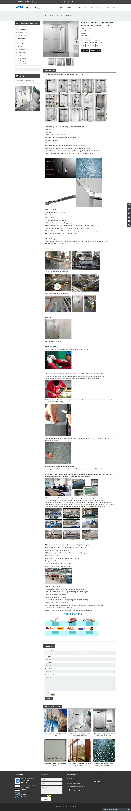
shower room (49, 602)
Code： (47, 692)
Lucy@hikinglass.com (35, 1)
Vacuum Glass (21, 29)
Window (19, 46)
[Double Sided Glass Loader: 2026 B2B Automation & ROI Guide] (17, 797)
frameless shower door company (93, 42)
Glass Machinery (22, 26)
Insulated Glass (21, 44)
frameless (49, 498)
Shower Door (21, 41)
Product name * (49, 650)
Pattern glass (21, 38)
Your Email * (48, 662)
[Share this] (83, 45)
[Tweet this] (88, 45)
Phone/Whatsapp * (50, 668)
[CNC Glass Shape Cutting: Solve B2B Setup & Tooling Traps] (17, 790)
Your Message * (49, 675)
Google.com (20, 80)
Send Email (96, 50)
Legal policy (97, 781)
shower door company (60, 498)
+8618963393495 (21, 1)
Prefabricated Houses (23, 63)
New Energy (20, 61)
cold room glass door (23, 49)
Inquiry (86, 50)
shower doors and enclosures (92, 40)
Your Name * (48, 656)
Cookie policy (97, 783)
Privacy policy (97, 778)
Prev (45, 39)
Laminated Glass (22, 35)
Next (76, 39)
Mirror (19, 55)
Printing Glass (21, 52)
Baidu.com (29, 80)
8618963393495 (73, 778)
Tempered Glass (22, 32)
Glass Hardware (22, 58)
